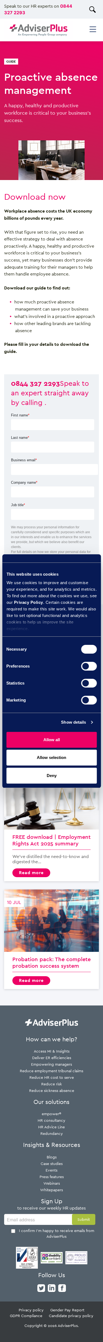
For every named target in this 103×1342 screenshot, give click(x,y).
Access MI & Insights (51, 1051)
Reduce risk (51, 1084)
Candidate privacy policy (71, 1315)
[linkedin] (51, 1287)
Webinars (51, 1183)
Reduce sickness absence (51, 1090)
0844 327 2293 (35, 383)
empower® (51, 1113)
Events (51, 1170)
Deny (52, 775)
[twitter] (41, 1287)
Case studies (52, 1163)
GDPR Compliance (26, 1315)
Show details (73, 722)
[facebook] (62, 1287)
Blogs (52, 1157)
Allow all (51, 739)
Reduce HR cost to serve (51, 1077)
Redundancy (51, 1133)
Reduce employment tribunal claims (51, 1070)
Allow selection (51, 757)
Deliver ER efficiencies (51, 1057)
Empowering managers (51, 1064)
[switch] (89, 666)
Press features (52, 1176)
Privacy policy (31, 1310)
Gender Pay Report (67, 1310)
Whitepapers (51, 1189)
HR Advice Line (51, 1126)
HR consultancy (51, 1120)
